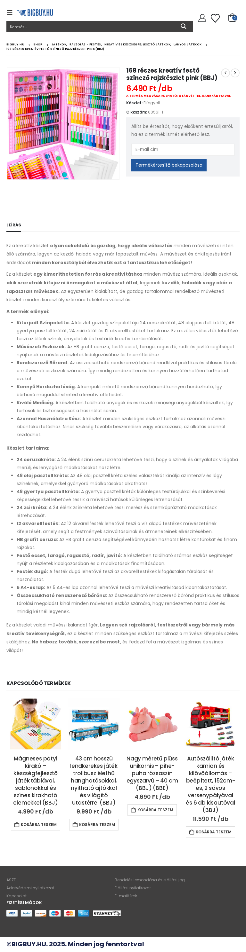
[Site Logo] (35, 12)
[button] (11, 12)
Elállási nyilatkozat (133, 888)
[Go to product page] (36, 724)
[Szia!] (201, 18)
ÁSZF (11, 880)
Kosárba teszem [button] (39, 824)
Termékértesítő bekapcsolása (168, 165)
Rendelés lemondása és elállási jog (150, 880)
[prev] (225, 72)
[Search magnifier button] (183, 26)
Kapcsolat (16, 896)
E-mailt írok (126, 896)
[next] (235, 72)
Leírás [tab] (13, 225)
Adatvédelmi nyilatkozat (30, 888)
